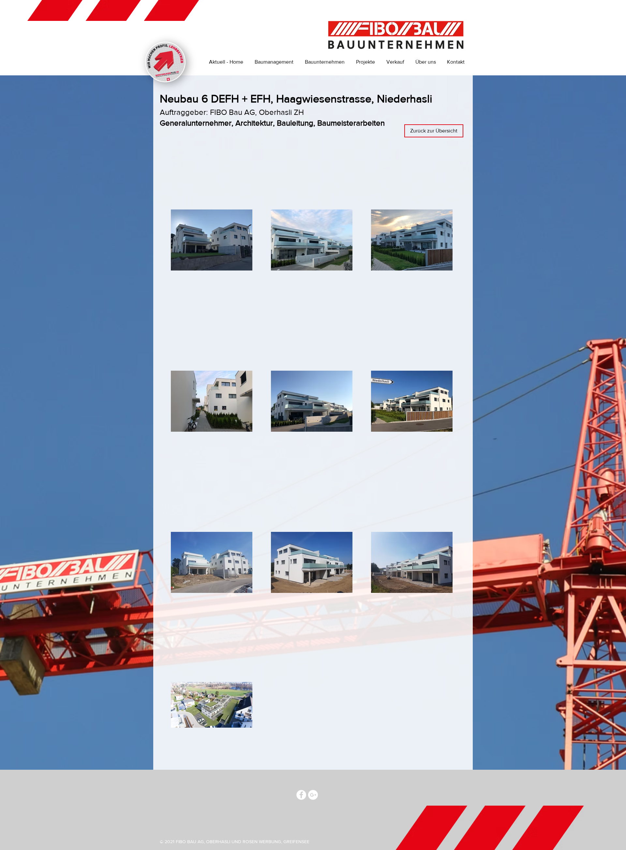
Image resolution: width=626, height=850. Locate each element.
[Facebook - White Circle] (301, 795)
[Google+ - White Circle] (313, 795)
